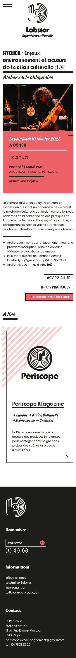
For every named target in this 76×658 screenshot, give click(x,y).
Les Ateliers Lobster (18, 582)
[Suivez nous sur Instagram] (16, 548)
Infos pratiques (16, 577)
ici (48, 265)
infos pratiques (55, 287)
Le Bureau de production (22, 592)
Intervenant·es (16, 587)
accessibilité (58, 277)
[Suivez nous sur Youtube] (24, 548)
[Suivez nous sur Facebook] (8, 548)
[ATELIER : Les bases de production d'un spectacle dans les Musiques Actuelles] (70, 135)
